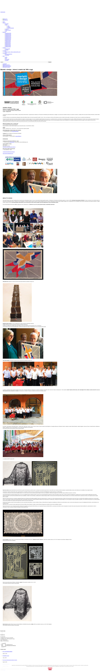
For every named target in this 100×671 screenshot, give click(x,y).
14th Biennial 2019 (8, 35)
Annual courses (7, 48)
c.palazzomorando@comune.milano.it (9, 151)
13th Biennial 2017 (8, 36)
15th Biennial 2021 (8, 34)
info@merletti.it (12, 142)
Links (6, 31)
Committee (7, 23)
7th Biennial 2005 (8, 41)
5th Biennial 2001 (8, 44)
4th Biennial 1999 (8, 45)
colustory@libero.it (18, 136)
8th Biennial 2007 (8, 42)
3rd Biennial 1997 (8, 46)
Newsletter (6, 60)
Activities (4, 47)
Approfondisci (50, 668)
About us (4, 22)
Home (4, 21)
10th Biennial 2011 (8, 39)
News (4, 56)
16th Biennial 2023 (8, 33)
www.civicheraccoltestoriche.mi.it (8, 153)
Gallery (6, 24)
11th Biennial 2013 (8, 38)
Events (6, 57)
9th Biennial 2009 (8, 40)
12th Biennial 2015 (8, 37)
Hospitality (6, 49)
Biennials (4, 32)
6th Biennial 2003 (8, 43)
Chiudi (50, 669)
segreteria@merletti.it (15, 131)
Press (6, 58)
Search (50, 62)
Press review (7, 59)
